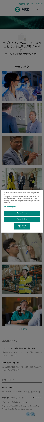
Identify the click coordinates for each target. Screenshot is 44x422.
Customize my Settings (22, 226)
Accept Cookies (22, 219)
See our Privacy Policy (10, 206)
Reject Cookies (22, 213)
